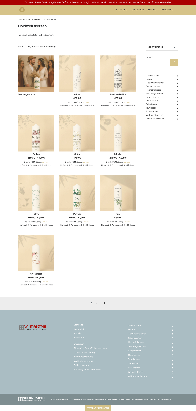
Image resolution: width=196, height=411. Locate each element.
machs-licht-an (24, 19)
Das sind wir (138, 10)
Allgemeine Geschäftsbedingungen (90, 348)
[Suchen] (174, 62)
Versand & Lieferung (83, 361)
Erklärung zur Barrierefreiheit (87, 369)
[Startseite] (22, 10)
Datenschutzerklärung (84, 352)
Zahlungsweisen (81, 365)
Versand (86, 102)
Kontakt (152, 10)
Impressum (79, 343)
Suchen (149, 57)
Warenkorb (167, 10)
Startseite (121, 10)
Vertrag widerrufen (98, 408)
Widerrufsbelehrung (83, 356)
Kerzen (37, 19)
